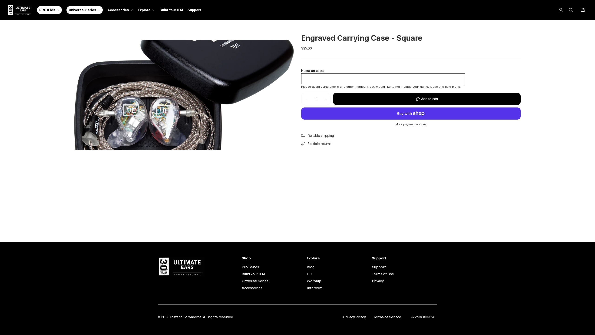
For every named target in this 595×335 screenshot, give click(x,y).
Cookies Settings (423, 316)
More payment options (411, 124)
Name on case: (312, 71)
